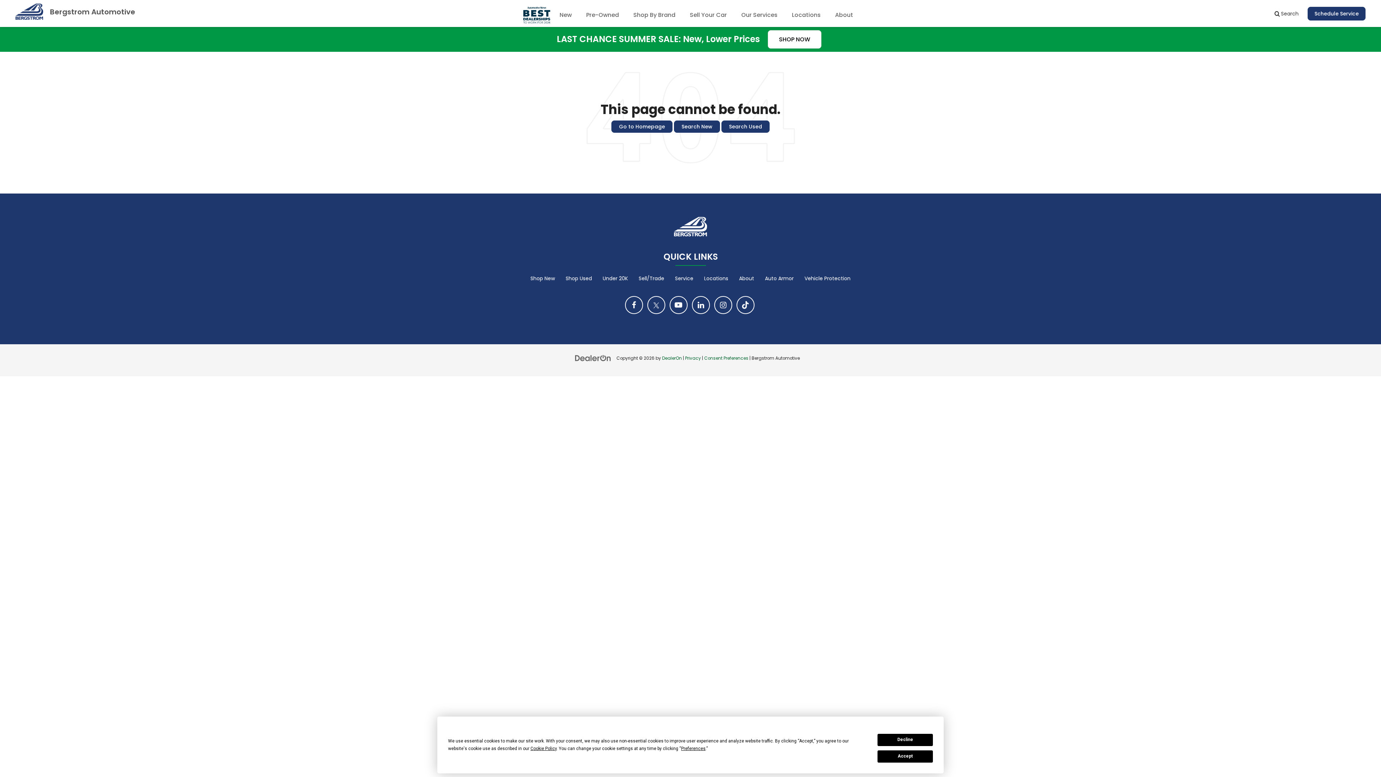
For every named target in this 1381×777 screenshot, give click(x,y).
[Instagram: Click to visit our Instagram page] (723, 305)
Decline (905, 739)
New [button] (566, 15)
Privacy (693, 358)
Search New (697, 126)
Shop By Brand (654, 15)
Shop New (542, 278)
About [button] (844, 15)
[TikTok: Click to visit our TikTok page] (745, 305)
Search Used (745, 126)
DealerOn (672, 358)
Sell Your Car (708, 15)
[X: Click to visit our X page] (656, 305)
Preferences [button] (693, 748)
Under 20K (615, 278)
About (746, 278)
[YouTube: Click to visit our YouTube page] (678, 305)
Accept (905, 756)
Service (684, 278)
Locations (806, 15)
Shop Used (579, 278)
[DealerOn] (593, 358)
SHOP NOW (794, 39)
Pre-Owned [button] (602, 15)
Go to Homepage (642, 126)
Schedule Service (1336, 13)
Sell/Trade (651, 278)
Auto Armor (779, 278)
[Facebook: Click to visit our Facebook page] (634, 305)
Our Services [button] (759, 15)
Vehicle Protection (828, 278)
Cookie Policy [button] (543, 748)
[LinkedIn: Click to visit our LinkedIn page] (700, 305)
